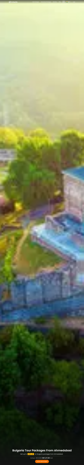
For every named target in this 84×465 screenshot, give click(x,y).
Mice (60, 1)
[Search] (63, 2)
